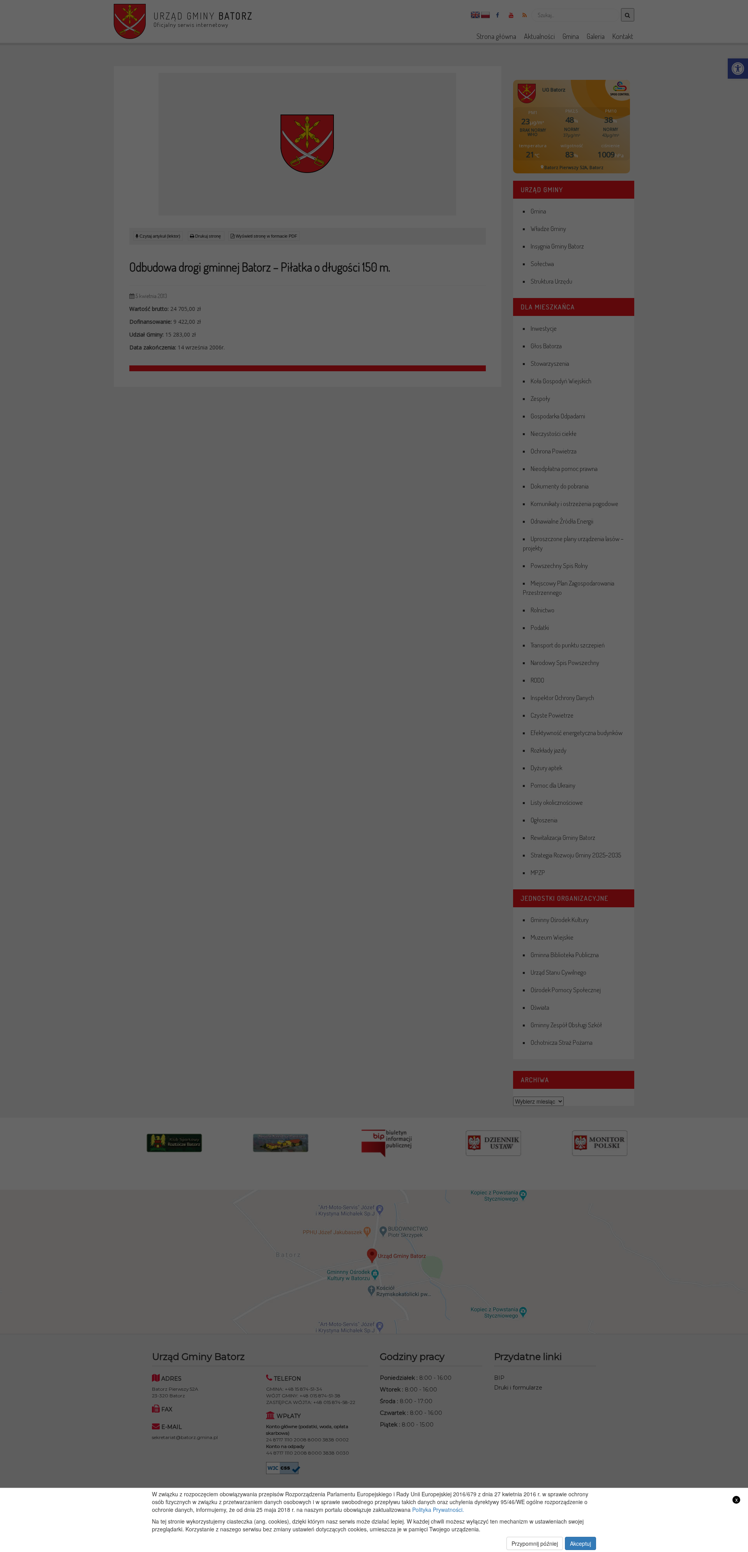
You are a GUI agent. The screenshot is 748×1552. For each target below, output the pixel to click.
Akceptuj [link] (580, 1543)
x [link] (736, 1499)
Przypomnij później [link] (535, 1543)
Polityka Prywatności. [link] (438, 1509)
